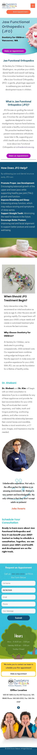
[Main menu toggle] (33, 5)
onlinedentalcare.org (25, 147)
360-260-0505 (18, 573)
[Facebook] (18, 707)
